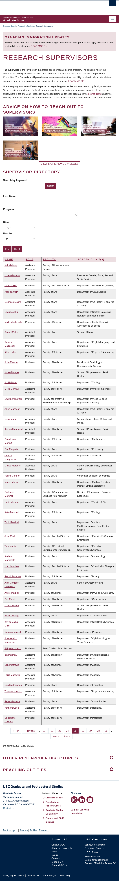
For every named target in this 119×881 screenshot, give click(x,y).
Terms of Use (33, 875)
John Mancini (11, 362)
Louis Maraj (10, 419)
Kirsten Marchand (13, 429)
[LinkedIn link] (81, 799)
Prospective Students (26, 26)
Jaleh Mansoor (12, 409)
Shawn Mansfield (13, 399)
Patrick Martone (12, 576)
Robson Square (92, 856)
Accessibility (64, 875)
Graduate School (9, 26)
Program (8, 209)
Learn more (76, 81)
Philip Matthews (12, 675)
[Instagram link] (74, 799)
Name (9, 259)
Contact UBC (58, 844)
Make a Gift (57, 861)
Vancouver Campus (95, 844)
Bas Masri (9, 599)
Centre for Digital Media (96, 860)
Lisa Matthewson (13, 685)
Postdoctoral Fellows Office (53, 804)
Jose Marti (9, 536)
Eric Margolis (11, 449)
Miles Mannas (11, 388)
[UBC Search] (112, 3)
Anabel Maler (11, 332)
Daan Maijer (10, 285)
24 (68, 730)
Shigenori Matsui (12, 648)
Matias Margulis (12, 465)
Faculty (49, 259)
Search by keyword (14, 180)
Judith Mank (10, 382)
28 (99, 730)
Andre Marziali (11, 592)
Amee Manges (11, 372)
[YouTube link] (89, 799)
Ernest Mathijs (11, 615)
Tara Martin (10, 546)
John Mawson (11, 707)
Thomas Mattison (13, 691)
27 (91, 730)
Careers (55, 858)
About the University (61, 848)
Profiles (33, 830)
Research (44, 830)
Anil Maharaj (10, 265)
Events (55, 855)
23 (60, 730)
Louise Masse (11, 605)
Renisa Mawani (12, 701)
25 (76, 730)
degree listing (94, 93)
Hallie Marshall (11, 502)
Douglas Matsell (12, 632)
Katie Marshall (11, 512)
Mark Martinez (11, 566)
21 (45, 730)
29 (107, 730)
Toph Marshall (11, 522)
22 (53, 730)
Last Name (9, 196)
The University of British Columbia (51, 6)
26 (84, 730)
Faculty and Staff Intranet (55, 820)
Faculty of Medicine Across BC (100, 863)
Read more (38, 46)
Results (7, 233)
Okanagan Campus (94, 848)
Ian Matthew (10, 654)
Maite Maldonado (13, 322)
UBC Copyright (49, 875)
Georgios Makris (12, 302)
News (54, 851)
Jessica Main (11, 291)
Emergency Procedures (13, 875)
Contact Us (9, 808)
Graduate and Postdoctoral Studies (59, 787)
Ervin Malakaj (11, 312)
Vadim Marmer (12, 475)
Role (6, 222)
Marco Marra (11, 482)
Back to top (9, 830)
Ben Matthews (11, 664)
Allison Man (10, 352)
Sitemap (23, 830)
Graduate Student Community (55, 812)
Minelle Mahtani (12, 275)
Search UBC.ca (59, 865)
